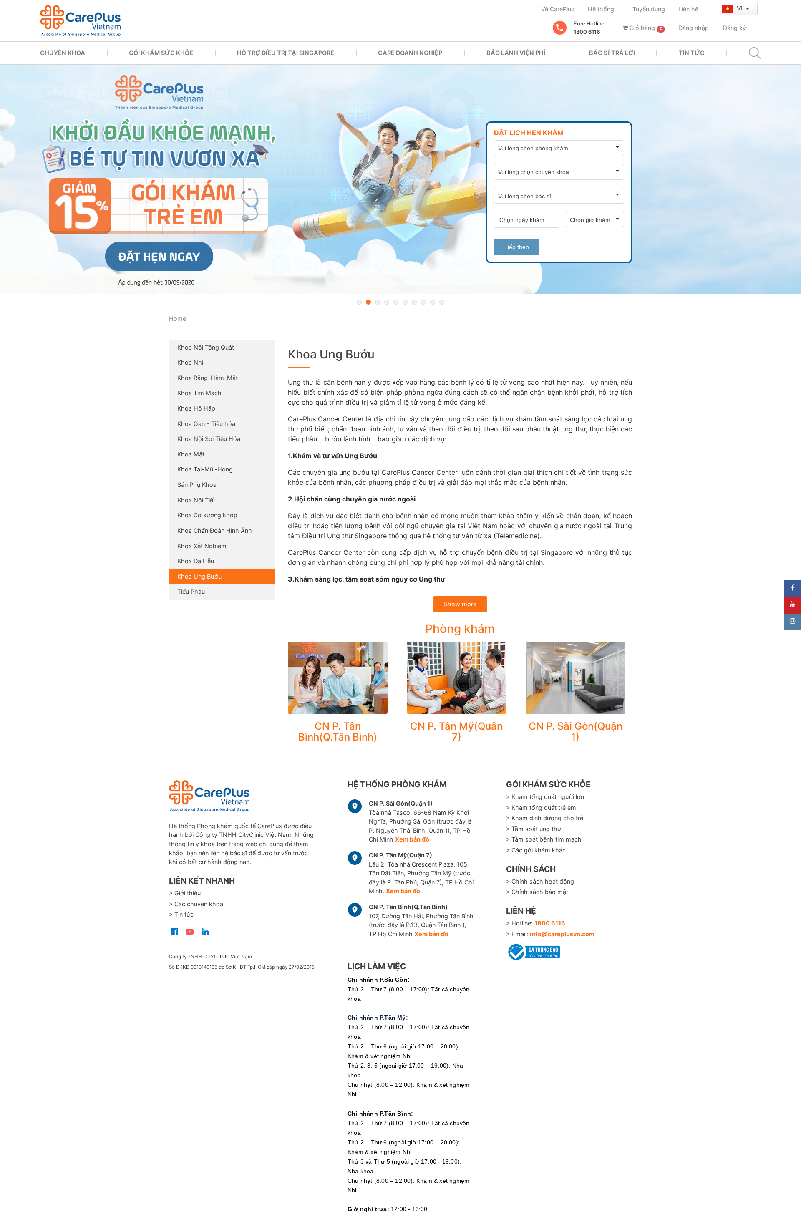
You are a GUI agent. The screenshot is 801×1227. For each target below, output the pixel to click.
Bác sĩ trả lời (612, 52)
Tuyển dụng (648, 9)
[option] (400, 179)
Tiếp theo (516, 247)
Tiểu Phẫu (191, 591)
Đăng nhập (693, 27)
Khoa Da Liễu (195, 560)
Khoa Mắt (190, 454)
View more (338, 678)
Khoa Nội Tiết (196, 500)
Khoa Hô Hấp (196, 408)
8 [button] (423, 302)
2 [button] (368, 302)
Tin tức (692, 52)
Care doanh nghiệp (410, 52)
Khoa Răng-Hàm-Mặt (207, 377)
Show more (460, 603)
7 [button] (414, 302)
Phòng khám (460, 629)
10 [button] (441, 302)
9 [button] (432, 302)
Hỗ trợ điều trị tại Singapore (285, 52)
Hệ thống (601, 9)
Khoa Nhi (190, 362)
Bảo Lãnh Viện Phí (515, 52)
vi (740, 8)
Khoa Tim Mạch (199, 392)
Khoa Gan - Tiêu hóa (206, 423)
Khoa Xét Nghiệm (202, 545)
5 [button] (395, 302)
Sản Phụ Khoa (197, 484)
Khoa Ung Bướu (199, 576)
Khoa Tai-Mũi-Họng (205, 469)
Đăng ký (734, 27)
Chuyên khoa (62, 52)
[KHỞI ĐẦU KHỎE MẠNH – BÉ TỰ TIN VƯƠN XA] (400, 179)
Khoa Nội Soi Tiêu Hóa (208, 438)
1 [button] (359, 302)
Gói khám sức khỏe (161, 52)
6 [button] (405, 302)
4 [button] (386, 302)
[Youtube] (792, 605)
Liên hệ (688, 9)
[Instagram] (792, 622)
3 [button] (377, 302)
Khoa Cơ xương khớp (207, 515)
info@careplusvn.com (562, 933)
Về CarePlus (557, 9)
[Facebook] (792, 588)
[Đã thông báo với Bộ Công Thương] (533, 950)
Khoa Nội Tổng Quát (205, 347)
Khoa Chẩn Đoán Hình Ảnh (214, 530)
